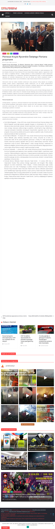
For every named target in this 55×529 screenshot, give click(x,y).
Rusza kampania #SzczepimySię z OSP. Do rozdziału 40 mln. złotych (9, 338)
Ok (27, 527)
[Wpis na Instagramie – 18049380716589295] (45, 413)
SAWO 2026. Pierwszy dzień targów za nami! (19, 497)
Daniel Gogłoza (6, 62)
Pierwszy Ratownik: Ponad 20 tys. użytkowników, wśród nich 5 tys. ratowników (13, 446)
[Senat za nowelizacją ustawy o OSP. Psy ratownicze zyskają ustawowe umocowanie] (14, 461)
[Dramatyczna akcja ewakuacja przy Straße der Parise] (9, 395)
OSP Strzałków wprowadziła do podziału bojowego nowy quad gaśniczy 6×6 (27, 339)
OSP (11, 53)
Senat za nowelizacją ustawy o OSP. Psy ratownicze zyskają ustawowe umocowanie (13, 465)
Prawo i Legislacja (17, 13)
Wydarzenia (16, 53)
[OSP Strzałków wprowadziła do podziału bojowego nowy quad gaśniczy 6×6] (27, 326)
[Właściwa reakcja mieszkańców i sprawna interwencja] (27, 413)
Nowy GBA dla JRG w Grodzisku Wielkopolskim (40, 316)
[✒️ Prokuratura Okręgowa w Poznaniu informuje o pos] (9, 377)
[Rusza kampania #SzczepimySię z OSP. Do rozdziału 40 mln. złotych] (9, 326)
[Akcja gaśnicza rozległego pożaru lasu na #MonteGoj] (27, 395)
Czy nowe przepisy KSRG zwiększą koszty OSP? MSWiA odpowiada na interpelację (41, 446)
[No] (53, 525)
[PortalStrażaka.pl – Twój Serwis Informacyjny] (2, 14)
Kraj (8, 53)
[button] (10, 13)
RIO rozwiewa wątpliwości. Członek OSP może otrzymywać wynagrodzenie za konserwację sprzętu (40, 465)
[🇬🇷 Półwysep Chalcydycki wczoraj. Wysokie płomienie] (9, 413)
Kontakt (7, 16)
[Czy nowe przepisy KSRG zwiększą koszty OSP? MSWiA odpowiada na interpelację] (41, 442)
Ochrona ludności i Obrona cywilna (34, 13)
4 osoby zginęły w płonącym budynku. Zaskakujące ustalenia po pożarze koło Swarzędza (45, 339)
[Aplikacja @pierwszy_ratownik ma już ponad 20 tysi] (27, 377)
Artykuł (7, 13)
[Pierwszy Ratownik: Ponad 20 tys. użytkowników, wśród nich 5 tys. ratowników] (14, 442)
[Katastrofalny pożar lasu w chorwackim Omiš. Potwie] (45, 395)
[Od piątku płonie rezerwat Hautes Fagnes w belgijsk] (45, 377)
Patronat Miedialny (14, 493)
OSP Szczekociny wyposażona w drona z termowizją (15, 317)
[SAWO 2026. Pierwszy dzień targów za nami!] (27, 473)
